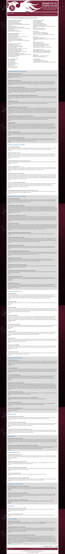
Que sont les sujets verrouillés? (12, 66)
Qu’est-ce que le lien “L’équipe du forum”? (39, 29)
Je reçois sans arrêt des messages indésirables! (40, 33)
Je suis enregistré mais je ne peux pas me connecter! (16, 27)
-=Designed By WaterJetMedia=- (33, 551)
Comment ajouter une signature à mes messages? (15, 46)
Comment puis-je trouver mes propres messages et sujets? (42, 47)
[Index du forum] (32, 6)
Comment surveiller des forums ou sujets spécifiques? (41, 51)
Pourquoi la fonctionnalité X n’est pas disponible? (40, 61)
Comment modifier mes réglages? (13, 34)
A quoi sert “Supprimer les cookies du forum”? (15, 31)
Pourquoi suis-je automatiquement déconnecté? (15, 23)
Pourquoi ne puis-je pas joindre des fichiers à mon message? (17, 51)
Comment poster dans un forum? (13, 44)
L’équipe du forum (33, 548)
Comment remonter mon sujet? (12, 56)
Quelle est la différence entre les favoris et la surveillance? (42, 50)
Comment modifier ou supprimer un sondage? (15, 49)
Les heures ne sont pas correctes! (13, 35)
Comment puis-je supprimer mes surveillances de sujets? (42, 52)
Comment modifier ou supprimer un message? (15, 45)
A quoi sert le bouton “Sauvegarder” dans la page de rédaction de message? (19, 54)
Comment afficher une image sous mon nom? (15, 38)
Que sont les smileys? (11, 61)
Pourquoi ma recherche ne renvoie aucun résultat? (41, 44)
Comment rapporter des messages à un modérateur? (16, 53)
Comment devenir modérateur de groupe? (39, 25)
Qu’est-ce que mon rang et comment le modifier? (15, 39)
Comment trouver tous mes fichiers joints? (39, 56)
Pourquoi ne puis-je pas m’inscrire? (13, 30)
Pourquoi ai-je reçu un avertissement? (13, 52)
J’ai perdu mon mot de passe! (12, 26)
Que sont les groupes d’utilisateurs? (38, 23)
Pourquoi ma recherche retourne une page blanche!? (41, 45)
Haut (9, 84)
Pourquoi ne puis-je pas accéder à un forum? (15, 50)
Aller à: (42, 546)
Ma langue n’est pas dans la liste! (13, 37)
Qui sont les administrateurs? (37, 21)
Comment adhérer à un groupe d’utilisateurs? (40, 24)
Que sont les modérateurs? (37, 22)
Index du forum (11, 13)
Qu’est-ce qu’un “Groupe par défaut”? (39, 28)
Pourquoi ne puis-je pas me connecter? (14, 21)
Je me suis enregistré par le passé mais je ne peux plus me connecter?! (19, 28)
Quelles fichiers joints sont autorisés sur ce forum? (41, 55)
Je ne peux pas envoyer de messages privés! (40, 32)
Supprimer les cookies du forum (41, 548)
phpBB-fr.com (33, 552)
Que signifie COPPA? (11, 29)
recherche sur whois (25, 537)
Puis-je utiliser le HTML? (11, 60)
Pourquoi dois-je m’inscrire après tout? (14, 22)
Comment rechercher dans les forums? (39, 43)
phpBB (28, 550)
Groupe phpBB (41, 522)
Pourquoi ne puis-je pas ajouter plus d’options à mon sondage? (17, 48)
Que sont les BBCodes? (11, 59)
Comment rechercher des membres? (38, 46)
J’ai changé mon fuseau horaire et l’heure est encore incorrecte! (17, 36)
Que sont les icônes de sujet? (12, 67)
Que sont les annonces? (11, 64)
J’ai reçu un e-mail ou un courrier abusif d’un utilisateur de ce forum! (43, 34)
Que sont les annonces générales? (13, 63)
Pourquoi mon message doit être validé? (14, 55)
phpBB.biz (37, 552)
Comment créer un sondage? (12, 47)
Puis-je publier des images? (12, 62)
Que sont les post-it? (11, 65)
